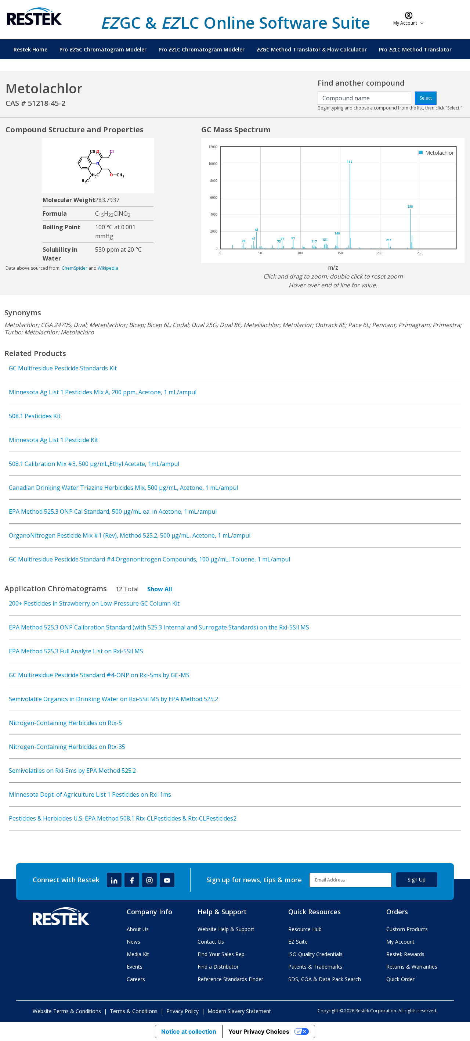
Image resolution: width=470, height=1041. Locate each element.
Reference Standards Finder (230, 979)
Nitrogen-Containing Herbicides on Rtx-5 (65, 723)
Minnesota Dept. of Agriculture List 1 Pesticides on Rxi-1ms (90, 794)
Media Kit (138, 954)
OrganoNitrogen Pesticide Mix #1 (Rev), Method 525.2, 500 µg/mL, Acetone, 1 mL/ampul (129, 535)
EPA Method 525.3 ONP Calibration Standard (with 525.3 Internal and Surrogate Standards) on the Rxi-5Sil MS (159, 627)
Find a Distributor (218, 966)
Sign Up (417, 879)
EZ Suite (298, 941)
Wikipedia (108, 268)
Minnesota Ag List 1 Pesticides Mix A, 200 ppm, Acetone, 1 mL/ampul (102, 392)
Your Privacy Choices (258, 1031)
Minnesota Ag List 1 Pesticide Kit (53, 440)
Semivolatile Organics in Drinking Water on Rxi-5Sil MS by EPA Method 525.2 (113, 699)
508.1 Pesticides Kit (35, 416)
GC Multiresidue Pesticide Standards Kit (63, 368)
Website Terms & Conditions (67, 1011)
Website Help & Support (226, 929)
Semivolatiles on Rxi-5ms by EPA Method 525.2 (72, 771)
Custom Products (407, 929)
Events (134, 966)
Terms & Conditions (134, 1011)
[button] (408, 18)
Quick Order (400, 979)
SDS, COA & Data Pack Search (324, 979)
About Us (138, 929)
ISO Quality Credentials (315, 954)
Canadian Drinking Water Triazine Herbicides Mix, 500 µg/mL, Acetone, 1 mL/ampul (123, 488)
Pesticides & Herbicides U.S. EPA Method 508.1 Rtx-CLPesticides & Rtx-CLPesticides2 (122, 818)
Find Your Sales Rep (221, 954)
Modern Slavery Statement (239, 1011)
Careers (136, 979)
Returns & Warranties (411, 966)
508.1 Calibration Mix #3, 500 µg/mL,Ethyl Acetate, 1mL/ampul (94, 464)
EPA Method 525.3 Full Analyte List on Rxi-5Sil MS (76, 651)
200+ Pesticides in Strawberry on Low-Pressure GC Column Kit (94, 603)
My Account (400, 941)
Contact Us (211, 941)
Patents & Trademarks (315, 966)
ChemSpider (74, 268)
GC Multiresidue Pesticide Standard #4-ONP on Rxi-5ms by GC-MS (99, 675)
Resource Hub (305, 929)
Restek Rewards (405, 954)
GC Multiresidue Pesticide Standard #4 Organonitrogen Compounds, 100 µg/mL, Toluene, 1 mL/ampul (149, 559)
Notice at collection (188, 1031)
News (133, 941)
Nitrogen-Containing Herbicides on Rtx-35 (67, 747)
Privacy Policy (182, 1011)
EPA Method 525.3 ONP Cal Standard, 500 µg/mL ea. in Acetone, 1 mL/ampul (113, 511)
